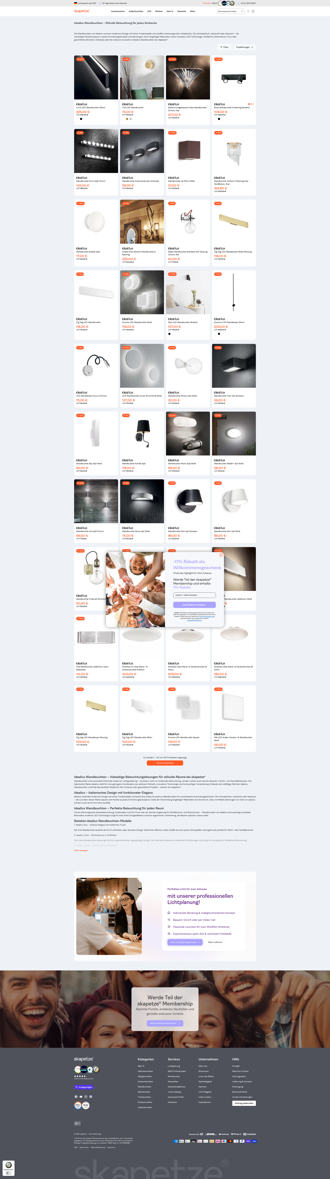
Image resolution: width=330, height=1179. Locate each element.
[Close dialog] (221, 555)
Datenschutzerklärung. (194, 620)
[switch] (8, 1173)
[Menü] (13, 1162)
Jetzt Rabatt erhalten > (194, 605)
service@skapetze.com (207, 616)
